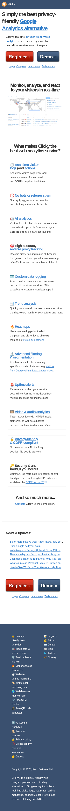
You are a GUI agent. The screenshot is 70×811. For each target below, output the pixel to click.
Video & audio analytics (32, 412)
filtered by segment (33, 339)
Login (12, 66)
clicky (11, 4)
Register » (20, 56)
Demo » (48, 56)
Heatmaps (22, 327)
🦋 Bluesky (50, 657)
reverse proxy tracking (26, 249)
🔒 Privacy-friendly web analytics (18, 640)
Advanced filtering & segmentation (26, 355)
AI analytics (23, 218)
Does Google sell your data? (25, 546)
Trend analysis (25, 304)
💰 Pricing (49, 640)
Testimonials (48, 66)
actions (29, 168)
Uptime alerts (24, 385)
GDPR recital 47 (35, 482)
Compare (21, 66)
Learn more (34, 66)
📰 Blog (48, 648)
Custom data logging (30, 276)
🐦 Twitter (49, 653)
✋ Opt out (18, 756)
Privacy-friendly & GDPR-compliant (24, 441)
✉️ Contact (50, 644)
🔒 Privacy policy (21, 739)
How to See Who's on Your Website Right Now (35, 567)
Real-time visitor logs (24, 166)
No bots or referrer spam (33, 195)
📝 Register (50, 636)
